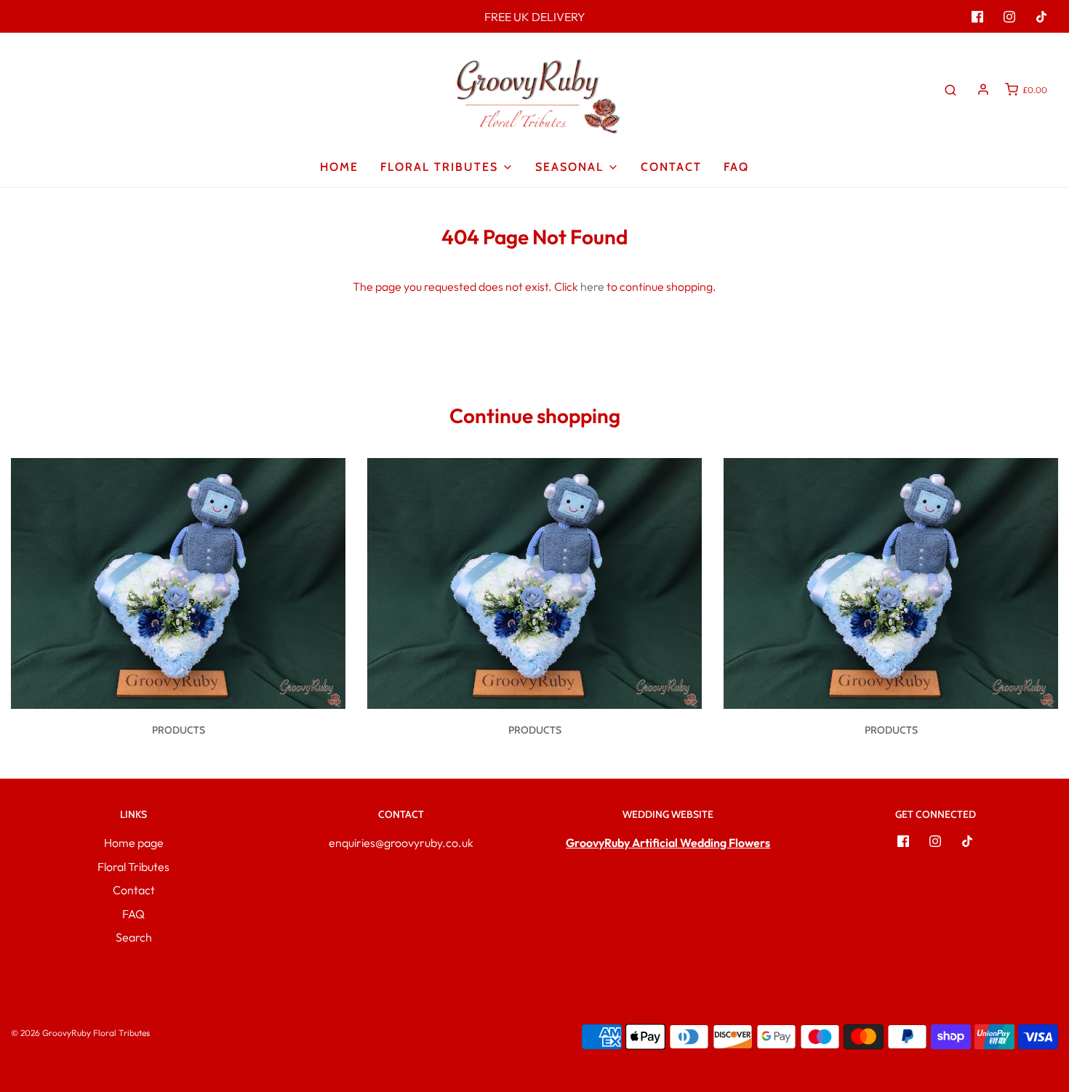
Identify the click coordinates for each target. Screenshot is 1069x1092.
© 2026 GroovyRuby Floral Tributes (80, 1032)
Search (134, 937)
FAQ (736, 167)
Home (339, 167)
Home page (134, 842)
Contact (671, 167)
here (592, 286)
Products (178, 729)
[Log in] (983, 89)
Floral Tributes (133, 866)
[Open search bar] (950, 89)
